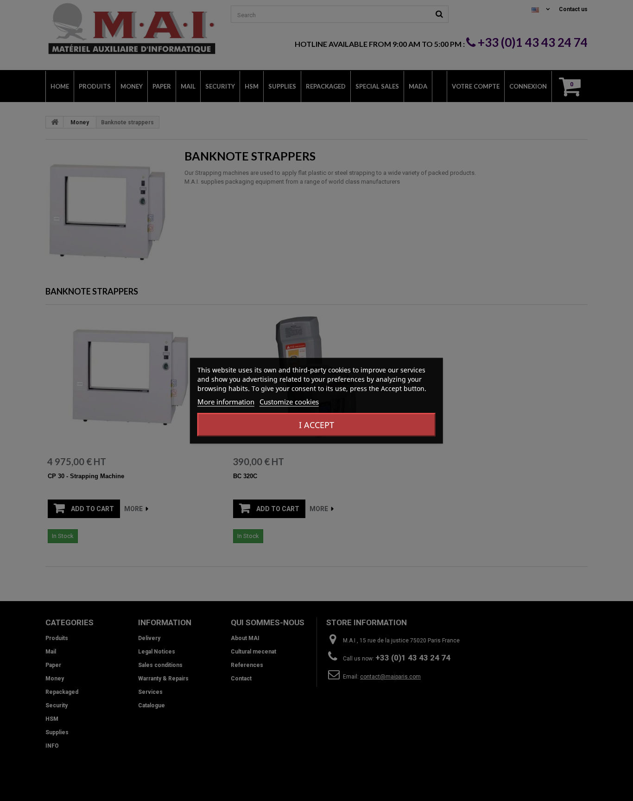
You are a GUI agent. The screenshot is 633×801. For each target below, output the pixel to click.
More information (225, 401)
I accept (316, 424)
